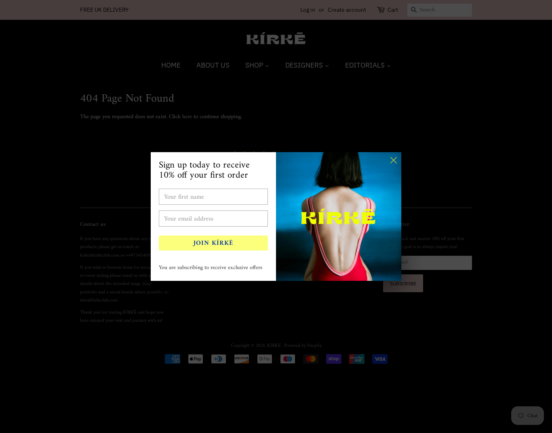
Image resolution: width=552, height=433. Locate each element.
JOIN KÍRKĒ (213, 243)
